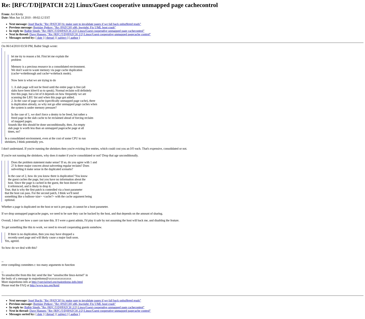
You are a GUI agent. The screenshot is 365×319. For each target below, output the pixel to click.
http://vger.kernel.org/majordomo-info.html (57, 281)
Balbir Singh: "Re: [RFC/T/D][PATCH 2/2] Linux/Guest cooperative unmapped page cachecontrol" (84, 30)
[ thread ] (50, 37)
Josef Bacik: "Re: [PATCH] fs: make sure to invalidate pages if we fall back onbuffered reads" (84, 24)
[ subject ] (62, 37)
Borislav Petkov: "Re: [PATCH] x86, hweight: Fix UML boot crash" (74, 27)
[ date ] (40, 37)
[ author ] (74, 37)
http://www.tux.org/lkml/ (45, 285)
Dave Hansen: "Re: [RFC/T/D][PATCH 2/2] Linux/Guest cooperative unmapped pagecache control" (90, 34)
